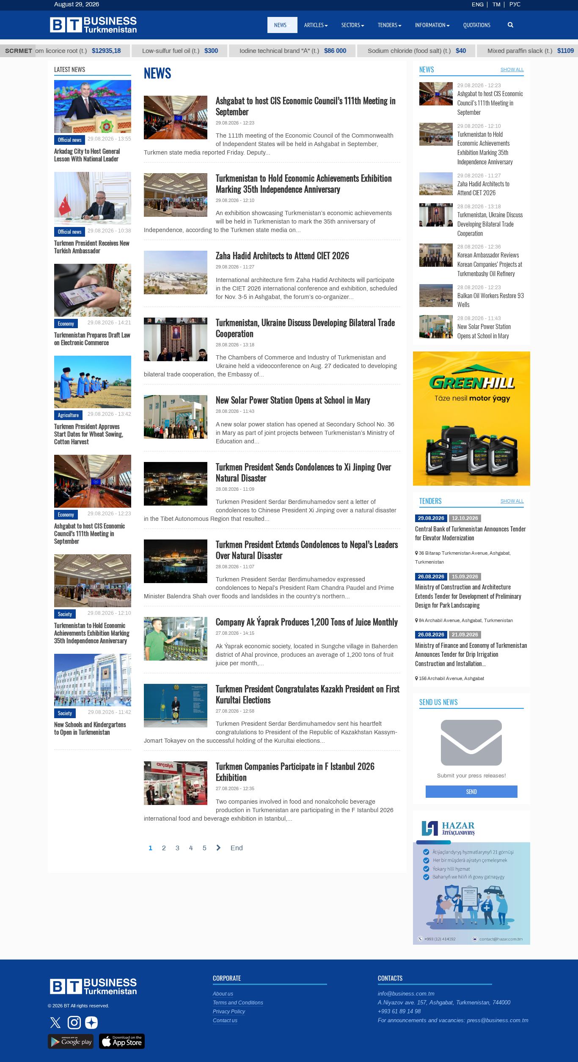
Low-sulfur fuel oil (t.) (157, 50)
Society (65, 613)
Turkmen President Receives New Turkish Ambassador (91, 246)
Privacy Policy (229, 1012)
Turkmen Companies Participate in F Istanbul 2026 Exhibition (295, 772)
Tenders (430, 501)
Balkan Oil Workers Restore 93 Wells (490, 300)
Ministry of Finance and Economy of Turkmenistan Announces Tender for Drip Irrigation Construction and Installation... (471, 654)
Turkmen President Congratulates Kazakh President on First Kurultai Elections (307, 694)
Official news (69, 139)
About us (223, 994)
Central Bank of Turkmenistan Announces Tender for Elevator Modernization (470, 533)
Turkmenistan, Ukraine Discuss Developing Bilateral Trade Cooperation (305, 328)
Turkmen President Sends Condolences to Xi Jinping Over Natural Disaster (303, 472)
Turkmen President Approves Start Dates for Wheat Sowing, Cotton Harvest (88, 433)
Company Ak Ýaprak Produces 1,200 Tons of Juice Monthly (307, 621)
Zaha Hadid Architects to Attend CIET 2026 (282, 255)
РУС (514, 5)
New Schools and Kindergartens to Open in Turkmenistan (90, 728)
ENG (478, 5)
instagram (73, 1022)
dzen (90, 1022)
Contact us (225, 1020)
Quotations (476, 25)
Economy (66, 323)
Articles (314, 25)
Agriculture (68, 414)
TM (497, 5)
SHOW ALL (512, 69)
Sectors (350, 25)
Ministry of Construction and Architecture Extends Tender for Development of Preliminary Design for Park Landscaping (468, 595)
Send (471, 791)
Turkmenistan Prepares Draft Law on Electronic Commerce (92, 338)
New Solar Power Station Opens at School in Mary (293, 399)
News (426, 69)
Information (430, 25)
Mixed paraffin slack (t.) (508, 50)
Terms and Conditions (238, 1003)
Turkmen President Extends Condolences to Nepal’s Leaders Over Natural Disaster (307, 550)
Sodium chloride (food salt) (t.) (394, 50)
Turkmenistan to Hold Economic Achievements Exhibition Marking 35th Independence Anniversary (91, 632)
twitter (56, 1022)
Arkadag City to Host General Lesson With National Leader (87, 154)
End (237, 848)
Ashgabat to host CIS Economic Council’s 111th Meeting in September (89, 533)
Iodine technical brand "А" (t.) (270, 50)
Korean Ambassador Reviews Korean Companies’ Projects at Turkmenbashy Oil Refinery (489, 264)
